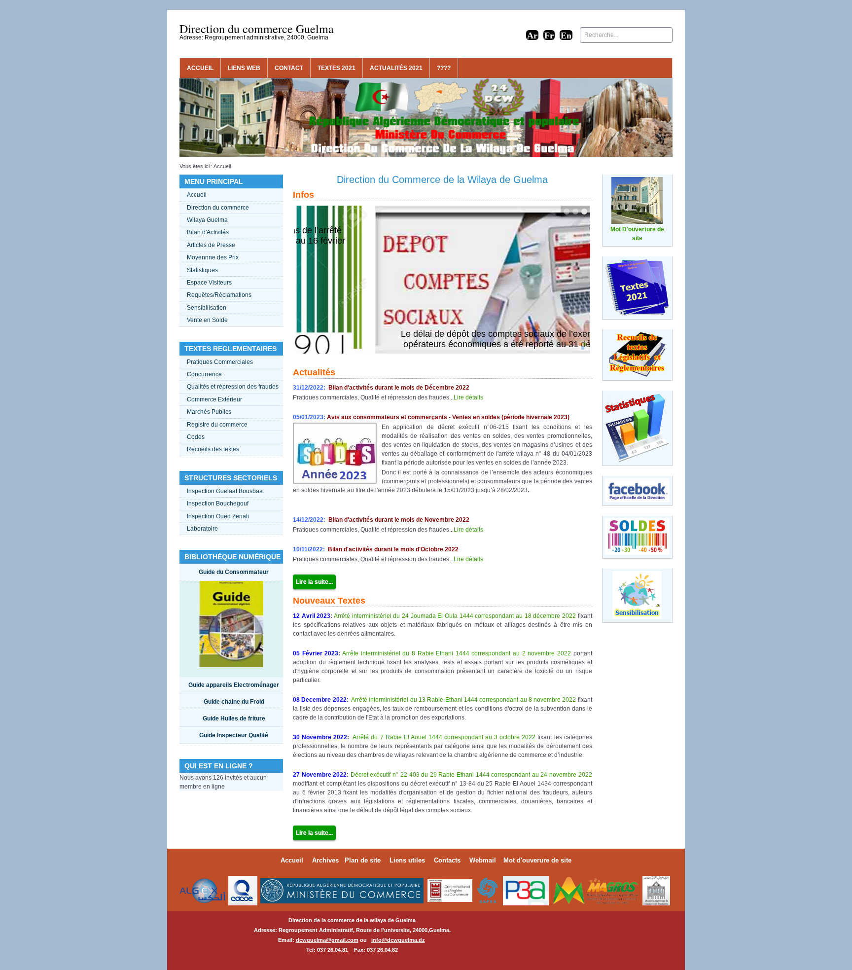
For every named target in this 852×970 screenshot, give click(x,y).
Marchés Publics (209, 411)
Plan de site (363, 860)
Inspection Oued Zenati (218, 516)
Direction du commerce (218, 207)
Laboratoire (202, 528)
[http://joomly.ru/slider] (583, 346)
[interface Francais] (549, 34)
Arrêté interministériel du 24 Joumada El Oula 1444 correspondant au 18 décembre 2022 (455, 615)
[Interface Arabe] (532, 34)
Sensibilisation (206, 307)
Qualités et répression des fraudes (233, 386)
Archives (325, 860)
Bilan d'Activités (208, 232)
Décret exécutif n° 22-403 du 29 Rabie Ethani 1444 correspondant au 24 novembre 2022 (470, 774)
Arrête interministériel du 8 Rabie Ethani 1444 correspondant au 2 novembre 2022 (456, 653)
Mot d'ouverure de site (537, 860)
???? (444, 68)
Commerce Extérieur (214, 399)
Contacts (447, 860)
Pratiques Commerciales (220, 362)
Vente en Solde (207, 320)
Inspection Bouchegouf (217, 503)
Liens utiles (407, 860)
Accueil (200, 68)
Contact (289, 68)
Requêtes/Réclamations (219, 294)
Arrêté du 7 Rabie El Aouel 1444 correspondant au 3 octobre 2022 (443, 737)
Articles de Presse (211, 245)
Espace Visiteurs (209, 282)
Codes (196, 436)
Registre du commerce (217, 424)
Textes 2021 (336, 68)
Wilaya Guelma (207, 219)
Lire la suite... (314, 581)
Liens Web (244, 68)
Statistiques (202, 270)
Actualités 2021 (396, 68)
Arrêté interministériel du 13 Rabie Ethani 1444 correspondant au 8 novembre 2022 (463, 699)
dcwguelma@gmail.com (327, 940)
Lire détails (468, 397)
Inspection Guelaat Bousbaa (225, 491)
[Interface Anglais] (566, 34)
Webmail (482, 860)
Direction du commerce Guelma (256, 28)
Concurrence (204, 374)
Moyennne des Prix (213, 257)
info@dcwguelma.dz (398, 940)
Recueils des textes (213, 449)
